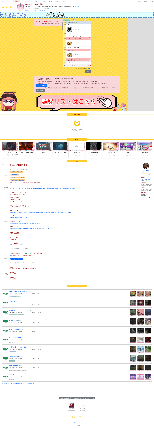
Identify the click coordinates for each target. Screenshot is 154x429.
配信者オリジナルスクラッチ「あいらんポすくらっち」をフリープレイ (39, 10)
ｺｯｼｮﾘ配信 (11, 374)
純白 (36, 8)
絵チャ (10, 1)
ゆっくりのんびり (30, 8)
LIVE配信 (17, 1)
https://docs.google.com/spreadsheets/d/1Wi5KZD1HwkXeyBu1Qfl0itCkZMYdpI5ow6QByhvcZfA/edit (48, 188)
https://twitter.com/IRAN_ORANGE (19, 217)
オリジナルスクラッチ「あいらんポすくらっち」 (22, 262)
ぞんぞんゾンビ (13, 301)
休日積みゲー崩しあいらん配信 (17, 291)
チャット (30, 1)
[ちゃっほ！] (69, 54)
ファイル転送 (23, 1)
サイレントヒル (12, 351)
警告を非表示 (40, 90)
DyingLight (24, 370)
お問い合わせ (144, 1)
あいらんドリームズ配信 (15, 337)
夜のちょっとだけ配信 (14, 329)
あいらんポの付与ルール (16, 259)
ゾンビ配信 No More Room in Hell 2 (18, 310)
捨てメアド (3, 1)
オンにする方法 (41, 85)
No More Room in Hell (13, 314)
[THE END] (69, 29)
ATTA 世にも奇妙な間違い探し (15, 370)
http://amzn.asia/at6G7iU (16, 244)
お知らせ (64, 1)
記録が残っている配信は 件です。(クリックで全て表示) (18, 383)
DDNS (50, 1)
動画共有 (44, 1)
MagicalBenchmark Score (20, 248)
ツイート (88, 71)
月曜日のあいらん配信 (14, 356)
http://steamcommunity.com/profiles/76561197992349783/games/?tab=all (29, 228)
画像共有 (37, 1)
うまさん (23, 182)
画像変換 (57, 1)
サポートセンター (15, 182)
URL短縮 (138, 1)
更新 (34, 255)
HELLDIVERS (18, 296)
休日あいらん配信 (13, 320)
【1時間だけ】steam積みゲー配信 (17, 347)
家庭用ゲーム (12, 296)
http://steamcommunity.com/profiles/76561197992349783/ (25, 223)
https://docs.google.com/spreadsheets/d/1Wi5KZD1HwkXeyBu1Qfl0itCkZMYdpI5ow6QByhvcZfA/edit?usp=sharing (40, 212)
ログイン (12, 255)
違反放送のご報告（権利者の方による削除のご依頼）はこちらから (77, 398)
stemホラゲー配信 (13, 365)
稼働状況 (149, 1)
